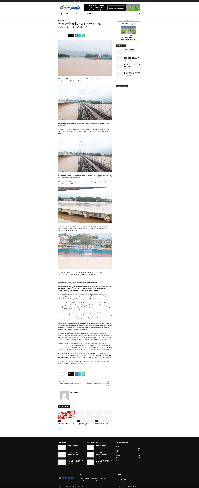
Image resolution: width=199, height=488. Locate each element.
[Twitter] (138, 1)
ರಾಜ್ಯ (62, 20)
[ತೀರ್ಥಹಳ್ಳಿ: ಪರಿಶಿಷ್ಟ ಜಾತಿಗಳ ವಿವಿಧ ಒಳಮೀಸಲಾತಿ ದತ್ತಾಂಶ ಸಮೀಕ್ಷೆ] (103, 416)
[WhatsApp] (83, 35)
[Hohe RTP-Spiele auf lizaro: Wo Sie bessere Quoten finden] (119, 66)
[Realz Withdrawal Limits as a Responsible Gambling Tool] (119, 59)
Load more (127, 80)
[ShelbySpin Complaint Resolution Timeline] (119, 51)
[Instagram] (136, 1)
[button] (139, 14)
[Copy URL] (69, 35)
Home (59, 18)
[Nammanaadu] (59, 32)
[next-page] (61, 429)
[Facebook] (134, 1)
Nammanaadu (64, 31)
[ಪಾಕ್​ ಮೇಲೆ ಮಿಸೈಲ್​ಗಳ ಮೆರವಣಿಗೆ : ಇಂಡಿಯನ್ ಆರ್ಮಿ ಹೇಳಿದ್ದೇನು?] (85, 416)
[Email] (72, 35)
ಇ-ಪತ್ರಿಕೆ (63, 18)
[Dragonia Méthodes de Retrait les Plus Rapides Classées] (119, 74)
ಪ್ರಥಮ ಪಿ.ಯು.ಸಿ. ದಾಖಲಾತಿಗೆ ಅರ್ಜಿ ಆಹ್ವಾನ (66, 423)
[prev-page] (59, 429)
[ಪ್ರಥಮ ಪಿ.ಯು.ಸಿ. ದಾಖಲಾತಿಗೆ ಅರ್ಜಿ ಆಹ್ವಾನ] (66, 416)
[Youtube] (140, 1)
